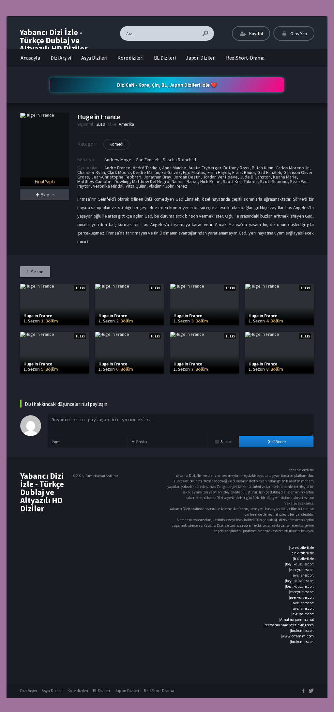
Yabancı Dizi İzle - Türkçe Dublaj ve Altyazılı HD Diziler (53, 40)
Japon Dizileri (201, 57)
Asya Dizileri (94, 57)
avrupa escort (303, 613)
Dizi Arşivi (61, 57)
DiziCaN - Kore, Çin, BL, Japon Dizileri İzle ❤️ (167, 85)
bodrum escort (302, 630)
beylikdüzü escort (300, 564)
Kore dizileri (130, 57)
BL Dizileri (165, 57)
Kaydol (255, 33)
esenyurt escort (302, 569)
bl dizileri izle (304, 558)
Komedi (116, 144)
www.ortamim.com (298, 636)
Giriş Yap (298, 33)
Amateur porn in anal (297, 619)
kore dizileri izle (302, 547)
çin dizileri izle (303, 552)
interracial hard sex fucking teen (289, 624)
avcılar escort (303, 575)
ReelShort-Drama (245, 57)
